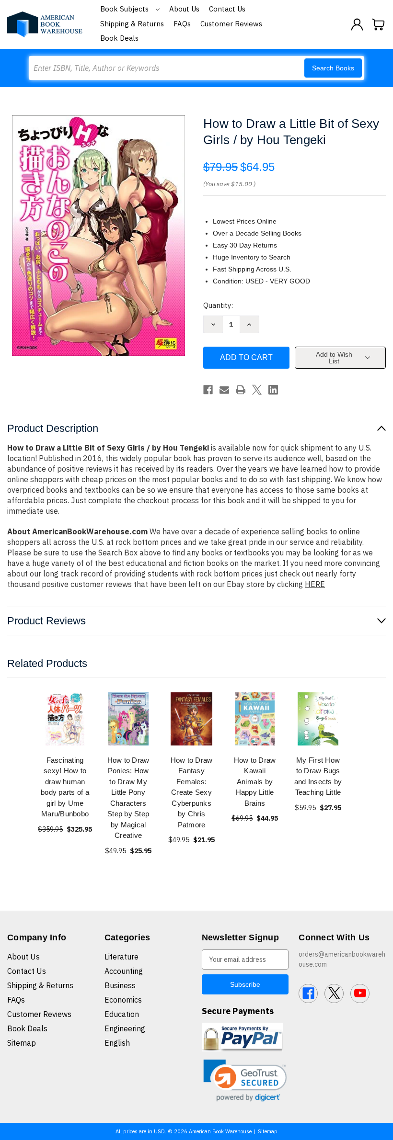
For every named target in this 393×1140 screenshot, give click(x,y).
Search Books (333, 68)
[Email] (224, 389)
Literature (121, 956)
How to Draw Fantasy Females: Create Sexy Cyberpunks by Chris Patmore (192, 792)
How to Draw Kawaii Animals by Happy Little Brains (255, 781)
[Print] (240, 389)
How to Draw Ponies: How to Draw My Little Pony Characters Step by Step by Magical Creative (128, 798)
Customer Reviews (231, 23)
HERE (315, 584)
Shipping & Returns (132, 23)
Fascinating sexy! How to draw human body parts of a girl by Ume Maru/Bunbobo (65, 787)
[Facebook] (208, 389)
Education (121, 1014)
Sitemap (21, 1043)
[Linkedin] (273, 389)
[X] (257, 389)
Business (120, 985)
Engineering (124, 1028)
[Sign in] (357, 24)
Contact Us (227, 8)
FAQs (182, 23)
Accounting (123, 971)
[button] (245, 1080)
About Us (184, 8)
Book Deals (119, 38)
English (117, 1043)
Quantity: (218, 305)
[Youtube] (360, 993)
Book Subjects (125, 8)
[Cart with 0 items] (378, 24)
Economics (123, 1000)
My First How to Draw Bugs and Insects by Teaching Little (318, 776)
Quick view (65, 718)
